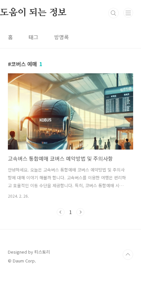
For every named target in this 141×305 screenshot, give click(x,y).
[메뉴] (128, 13)
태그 (33, 37)
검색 (113, 13)
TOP (128, 254)
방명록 (61, 37)
